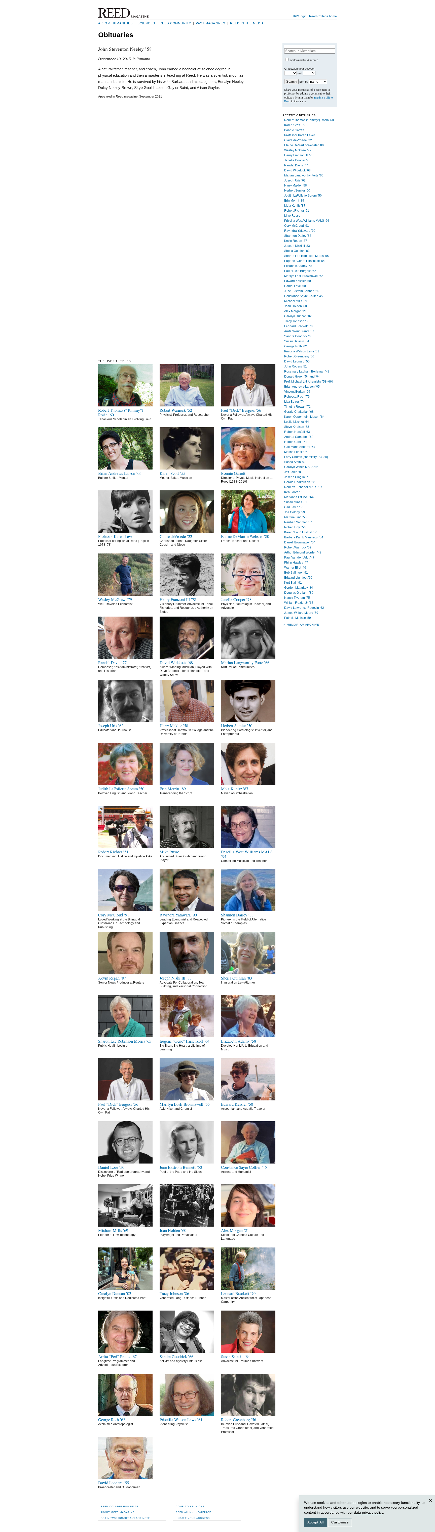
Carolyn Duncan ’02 (298, 316)
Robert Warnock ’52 (297, 547)
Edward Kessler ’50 (297, 281)
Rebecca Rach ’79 (297, 396)
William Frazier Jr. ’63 (298, 603)
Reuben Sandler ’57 (298, 522)
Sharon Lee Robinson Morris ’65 (306, 256)
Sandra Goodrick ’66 (298, 336)
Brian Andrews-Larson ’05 (302, 386)
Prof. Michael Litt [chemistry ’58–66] (308, 381)
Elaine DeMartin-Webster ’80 (304, 145)
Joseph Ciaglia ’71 (297, 477)
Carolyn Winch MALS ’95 (301, 467)
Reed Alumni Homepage (193, 1512)
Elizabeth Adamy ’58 (298, 266)
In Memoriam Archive (300, 624)
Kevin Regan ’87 (295, 241)
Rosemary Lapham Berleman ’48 (307, 371)
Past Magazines (210, 23)
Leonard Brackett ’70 (298, 326)
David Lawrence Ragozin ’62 (304, 608)
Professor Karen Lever (299, 135)
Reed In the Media (247, 23)
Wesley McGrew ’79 (297, 150)
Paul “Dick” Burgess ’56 (300, 271)
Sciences (146, 23)
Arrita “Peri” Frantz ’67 (299, 331)
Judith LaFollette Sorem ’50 (303, 195)
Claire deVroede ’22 (298, 140)
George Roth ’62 (295, 346)
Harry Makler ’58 (295, 185)
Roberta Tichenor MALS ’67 (303, 487)
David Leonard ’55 (297, 361)
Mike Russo (292, 215)
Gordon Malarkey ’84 (298, 587)
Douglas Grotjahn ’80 (298, 592)
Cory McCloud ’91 (296, 225)
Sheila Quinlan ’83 (297, 251)
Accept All (315, 1522)
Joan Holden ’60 (295, 306)
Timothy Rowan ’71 (297, 406)
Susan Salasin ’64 (296, 341)
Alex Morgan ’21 (295, 311)
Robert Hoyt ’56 (295, 527)
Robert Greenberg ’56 (299, 356)
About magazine (117, 1512)
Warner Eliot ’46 (295, 567)
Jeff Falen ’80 (293, 472)
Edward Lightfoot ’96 (298, 577)
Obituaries (115, 35)
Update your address (193, 1518)
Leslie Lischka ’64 (296, 422)
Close (431, 1505)
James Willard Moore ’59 (301, 613)
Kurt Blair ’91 (293, 582)
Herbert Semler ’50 (297, 190)
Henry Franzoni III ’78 (298, 155)
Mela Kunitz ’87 (294, 205)
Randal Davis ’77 (296, 165)
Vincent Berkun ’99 (297, 391)
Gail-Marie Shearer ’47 (299, 447)
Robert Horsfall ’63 (297, 432)
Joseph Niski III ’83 (297, 246)
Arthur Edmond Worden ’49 (302, 552)
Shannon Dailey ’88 (297, 236)
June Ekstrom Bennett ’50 (301, 291)
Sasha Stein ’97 (295, 462)
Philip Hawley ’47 (296, 562)
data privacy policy (368, 1512)
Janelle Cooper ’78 (297, 160)
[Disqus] (171, 164)
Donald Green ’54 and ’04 (302, 376)
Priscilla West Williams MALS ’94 (306, 220)
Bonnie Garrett (294, 130)
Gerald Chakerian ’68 (299, 411)
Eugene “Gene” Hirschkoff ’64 (304, 261)
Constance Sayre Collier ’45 (303, 296)
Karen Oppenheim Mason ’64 (304, 417)
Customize (339, 1522)
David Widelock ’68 (297, 170)
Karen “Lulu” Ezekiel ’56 (300, 532)
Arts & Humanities (115, 23)
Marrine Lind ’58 (295, 517)
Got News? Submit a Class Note (125, 1518)
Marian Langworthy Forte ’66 (303, 175)
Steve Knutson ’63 (296, 427)
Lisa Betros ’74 (294, 401)
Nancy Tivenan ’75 (297, 597)
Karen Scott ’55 (294, 125)
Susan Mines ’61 (295, 502)
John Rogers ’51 (295, 366)
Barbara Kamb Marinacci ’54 (303, 537)
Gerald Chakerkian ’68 (299, 482)
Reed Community (175, 23)
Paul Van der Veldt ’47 (299, 557)
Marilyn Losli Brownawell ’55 (303, 276)
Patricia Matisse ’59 (297, 618)
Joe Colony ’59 (294, 512)
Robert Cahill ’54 (295, 442)
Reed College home (323, 16)
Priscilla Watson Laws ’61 (301, 351)
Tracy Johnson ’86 (296, 321)
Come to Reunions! (191, 1506)
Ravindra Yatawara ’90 (299, 231)
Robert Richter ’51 (296, 210)
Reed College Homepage (119, 1506)
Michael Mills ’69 (295, 301)
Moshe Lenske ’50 (296, 452)
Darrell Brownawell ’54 (299, 542)
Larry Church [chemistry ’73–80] (306, 457)
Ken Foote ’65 (293, 492)
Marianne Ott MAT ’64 (299, 497)
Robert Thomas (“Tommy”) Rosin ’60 (309, 120)
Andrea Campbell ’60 (298, 437)
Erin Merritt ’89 (294, 200)
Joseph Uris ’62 (295, 180)
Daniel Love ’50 (295, 286)
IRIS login (300, 16)
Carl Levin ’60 (293, 507)
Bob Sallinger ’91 (296, 572)
